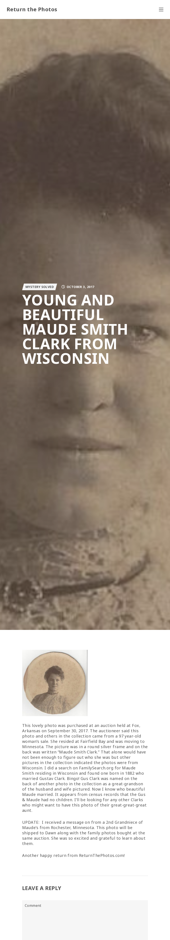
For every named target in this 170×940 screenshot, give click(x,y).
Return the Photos (32, 9)
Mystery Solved (39, 287)
